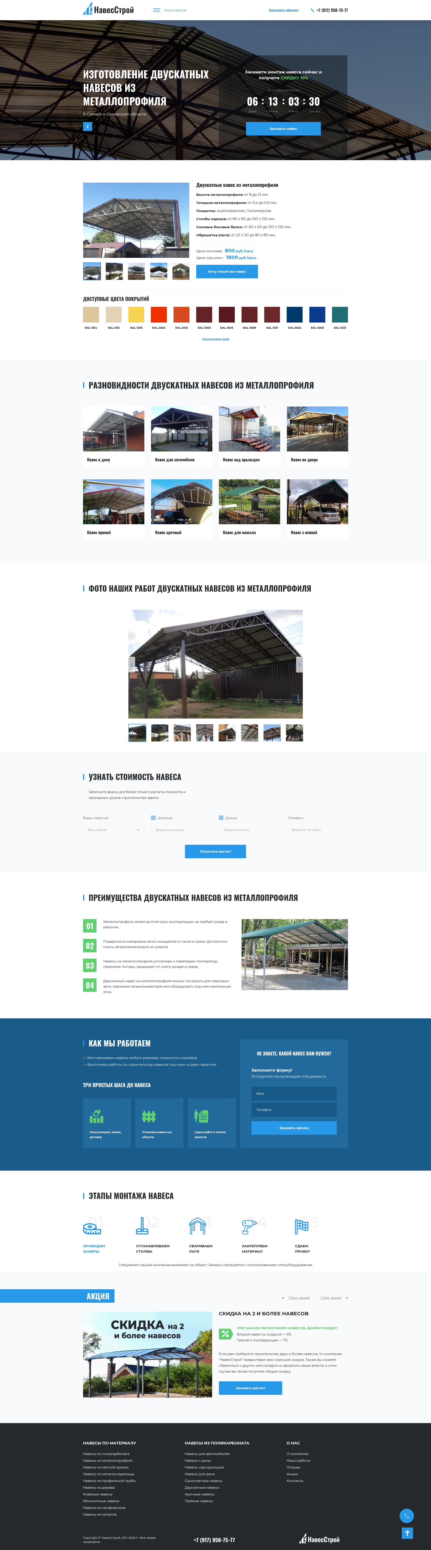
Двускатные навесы (202, 1488)
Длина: (231, 818)
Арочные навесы (199, 1494)
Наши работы (299, 1461)
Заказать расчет (250, 1394)
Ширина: (165, 818)
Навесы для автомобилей (207, 1454)
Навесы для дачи (200, 1474)
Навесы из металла (100, 1514)
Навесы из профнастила (104, 1508)
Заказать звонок (294, 1128)
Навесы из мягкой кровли (106, 1467)
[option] (215, 231)
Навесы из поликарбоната (106, 1454)
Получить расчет (215, 851)
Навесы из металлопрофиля (107, 1461)
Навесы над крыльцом (204, 1467)
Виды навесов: (96, 818)
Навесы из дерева (99, 1488)
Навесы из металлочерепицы (108, 1474)
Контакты (295, 1481)
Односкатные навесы (203, 1481)
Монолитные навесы (101, 1501)
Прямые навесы (199, 1501)
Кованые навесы (97, 1494)
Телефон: (296, 818)
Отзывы (293, 1467)
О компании (297, 1454)
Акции (292, 1474)
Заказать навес (283, 128)
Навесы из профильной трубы (109, 1481)
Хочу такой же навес (227, 271)
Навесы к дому (198, 1461)
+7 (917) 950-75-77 (332, 10)
